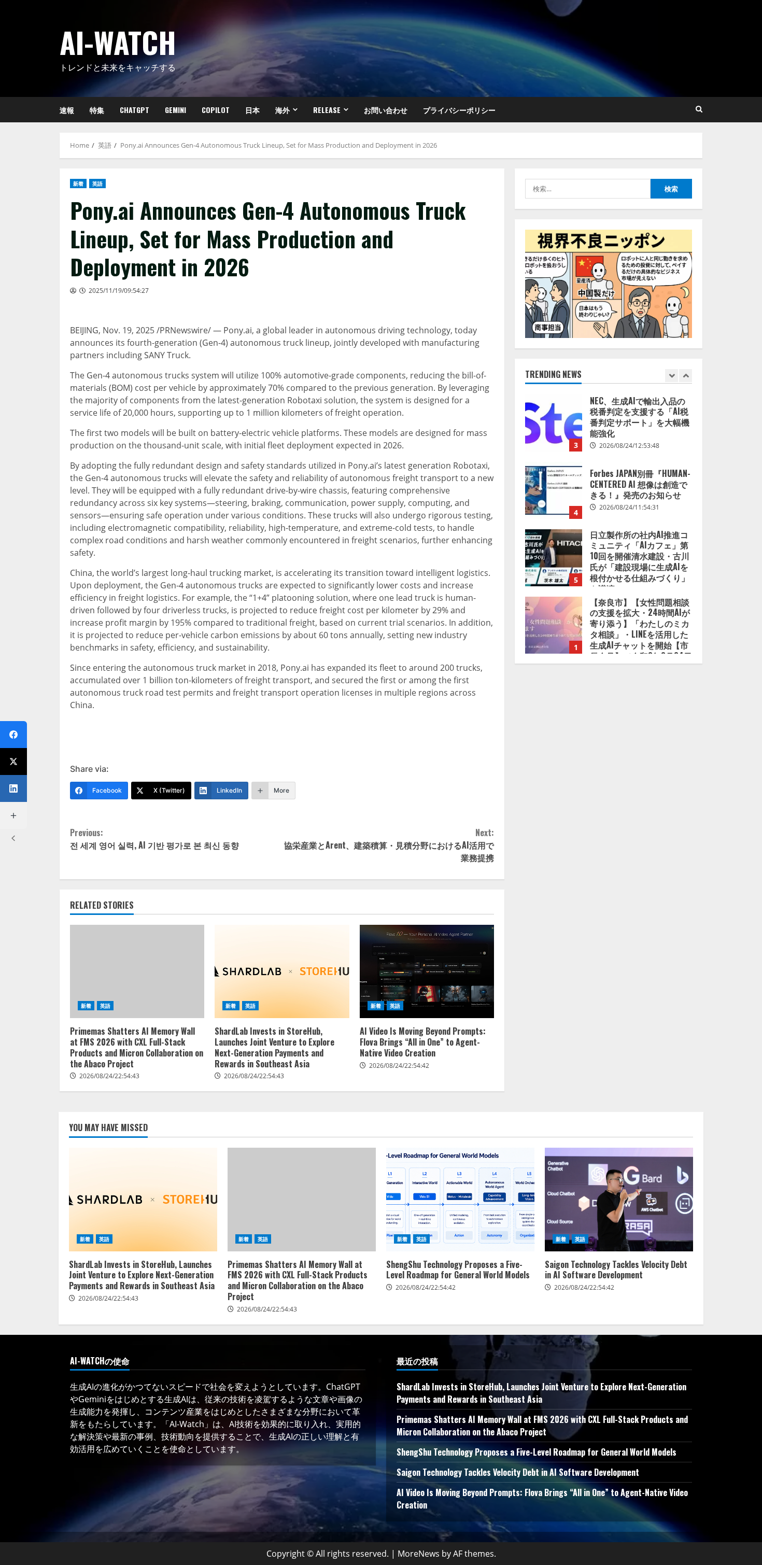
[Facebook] (13, 734)
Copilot (216, 109)
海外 (282, 109)
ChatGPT (134, 109)
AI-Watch (118, 41)
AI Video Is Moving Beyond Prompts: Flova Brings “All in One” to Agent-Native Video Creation (427, 971)
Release (327, 109)
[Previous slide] (671, 375)
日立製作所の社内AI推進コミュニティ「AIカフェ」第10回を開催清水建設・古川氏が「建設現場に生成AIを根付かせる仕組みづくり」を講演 (553, 557)
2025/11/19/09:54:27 (119, 290)
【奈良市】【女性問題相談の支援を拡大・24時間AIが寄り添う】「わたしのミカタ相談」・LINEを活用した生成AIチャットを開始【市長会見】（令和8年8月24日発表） (553, 625)
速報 (67, 109)
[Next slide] (685, 375)
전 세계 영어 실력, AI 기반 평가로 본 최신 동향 (154, 838)
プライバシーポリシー (459, 109)
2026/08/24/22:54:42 (399, 1065)
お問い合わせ (385, 109)
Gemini (175, 109)
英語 (97, 183)
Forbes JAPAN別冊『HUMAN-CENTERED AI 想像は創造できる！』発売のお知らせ (553, 490)
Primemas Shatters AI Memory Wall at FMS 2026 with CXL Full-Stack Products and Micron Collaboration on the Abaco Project (137, 971)
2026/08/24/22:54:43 (109, 1075)
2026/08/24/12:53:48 (629, 445)
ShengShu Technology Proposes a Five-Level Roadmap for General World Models (460, 1199)
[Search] (699, 109)
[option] (608, 428)
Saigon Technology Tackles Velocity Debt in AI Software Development (619, 1199)
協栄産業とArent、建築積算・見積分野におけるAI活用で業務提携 (389, 845)
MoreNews (419, 1553)
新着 (78, 183)
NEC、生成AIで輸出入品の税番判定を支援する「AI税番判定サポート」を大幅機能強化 (553, 423)
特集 (97, 109)
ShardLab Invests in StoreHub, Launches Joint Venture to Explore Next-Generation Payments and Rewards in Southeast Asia (282, 971)
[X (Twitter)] (13, 761)
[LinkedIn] (13, 788)
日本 (252, 109)
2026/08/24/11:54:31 (629, 507)
